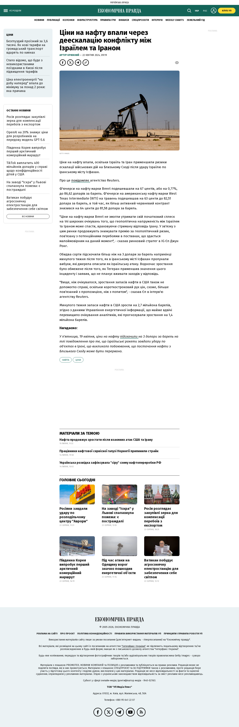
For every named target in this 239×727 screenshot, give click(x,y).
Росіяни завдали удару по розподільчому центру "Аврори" (73, 514)
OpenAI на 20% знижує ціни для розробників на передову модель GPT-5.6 (27, 136)
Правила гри (108, 20)
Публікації (53, 20)
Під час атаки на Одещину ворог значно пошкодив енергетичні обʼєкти (119, 566)
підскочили (129, 336)
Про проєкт (67, 633)
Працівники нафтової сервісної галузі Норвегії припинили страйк (109, 451)
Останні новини (18, 110)
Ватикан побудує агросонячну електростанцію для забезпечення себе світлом (161, 568)
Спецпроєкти (140, 20)
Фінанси (123, 20)
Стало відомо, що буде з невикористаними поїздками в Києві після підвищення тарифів (24, 66)
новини (39, 20)
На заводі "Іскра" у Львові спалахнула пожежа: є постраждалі (118, 514)
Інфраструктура (87, 20)
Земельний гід (196, 20)
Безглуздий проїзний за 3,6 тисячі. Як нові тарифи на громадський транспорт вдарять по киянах (27, 46)
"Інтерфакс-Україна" (133, 646)
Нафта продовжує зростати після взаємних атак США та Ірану (106, 440)
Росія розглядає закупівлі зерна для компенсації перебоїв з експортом (161, 516)
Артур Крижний (69, 55)
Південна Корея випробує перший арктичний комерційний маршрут (74, 568)
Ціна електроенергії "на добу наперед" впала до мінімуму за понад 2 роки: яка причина (25, 85)
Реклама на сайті (47, 633)
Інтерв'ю (157, 20)
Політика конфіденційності (94, 633)
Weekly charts (175, 20)
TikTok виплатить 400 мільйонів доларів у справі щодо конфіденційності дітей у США (26, 168)
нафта (65, 360)
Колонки (68, 20)
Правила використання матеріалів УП (138, 633)
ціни (78, 360)
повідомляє (80, 180)
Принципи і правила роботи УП (183, 633)
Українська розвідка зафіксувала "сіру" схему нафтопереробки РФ (110, 463)
